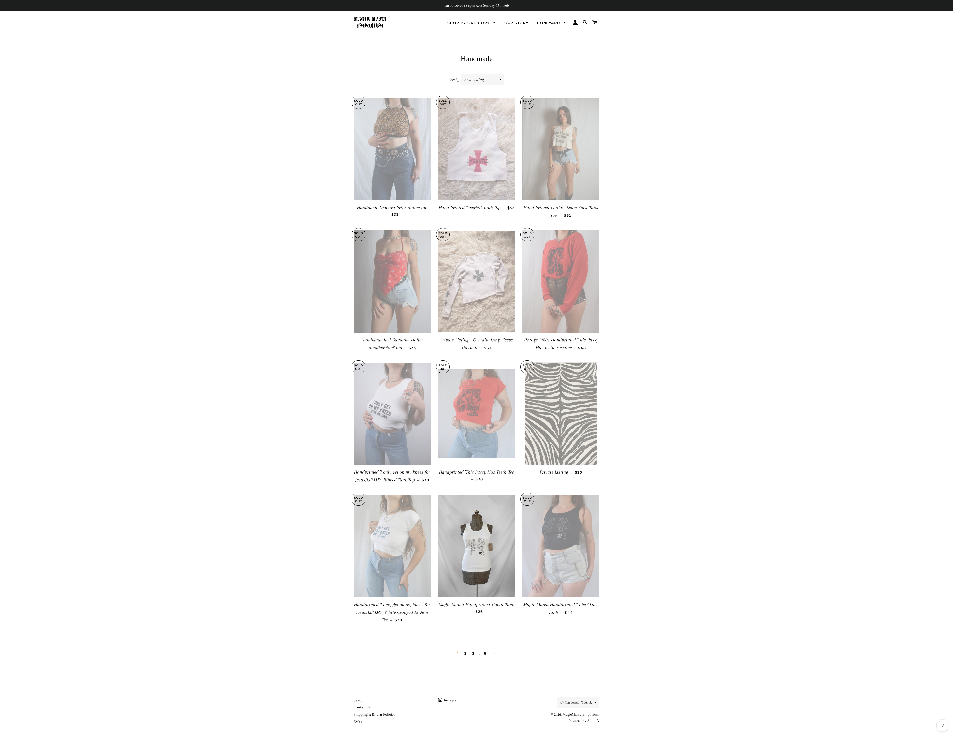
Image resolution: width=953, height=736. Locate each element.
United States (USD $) (576, 702)
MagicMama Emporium (581, 714)
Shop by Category (469, 23)
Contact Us (362, 707)
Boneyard (549, 23)
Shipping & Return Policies (374, 714)
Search (359, 700)
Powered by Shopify (584, 720)
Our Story (516, 23)
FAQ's (358, 721)
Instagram (451, 700)
